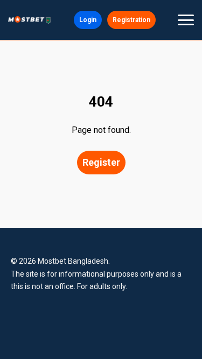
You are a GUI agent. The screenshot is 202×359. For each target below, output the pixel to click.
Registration (131, 20)
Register (101, 162)
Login (87, 20)
